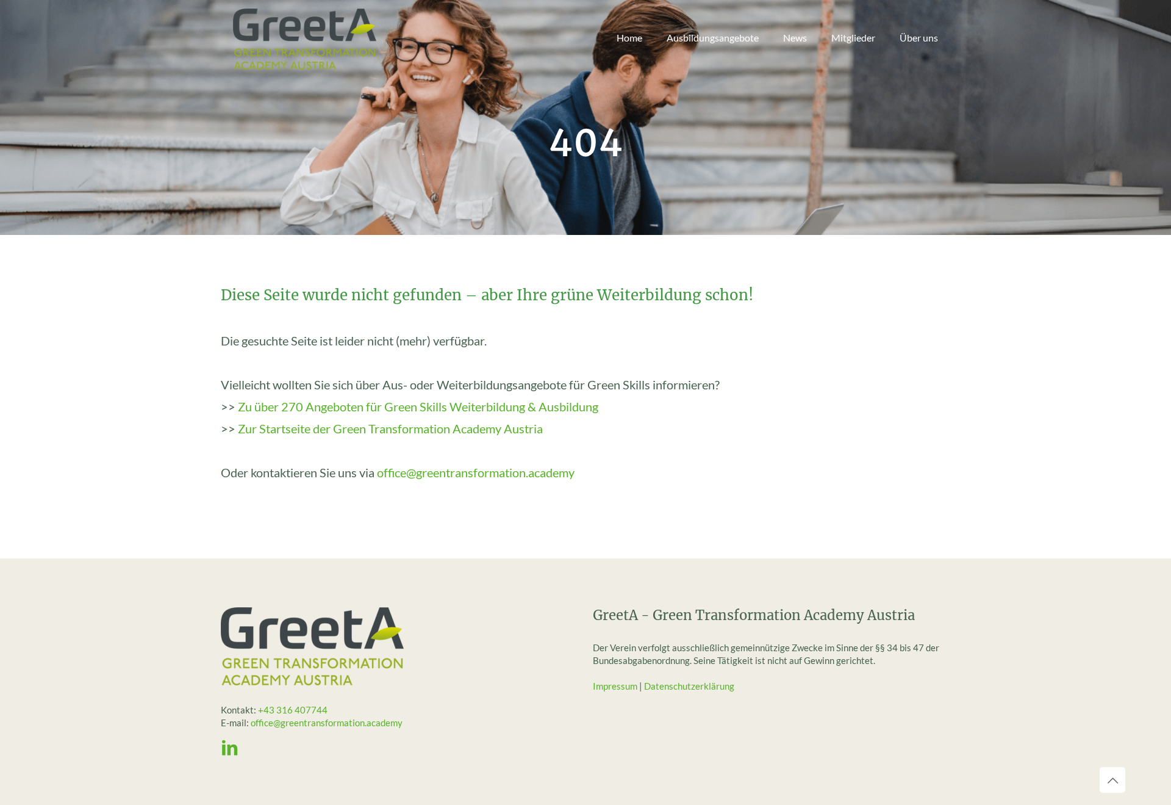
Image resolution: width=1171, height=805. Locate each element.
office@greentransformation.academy (476, 472)
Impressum (615, 685)
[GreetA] (304, 38)
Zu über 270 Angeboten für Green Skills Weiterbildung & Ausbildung (418, 406)
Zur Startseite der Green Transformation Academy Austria (390, 428)
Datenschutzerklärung (689, 685)
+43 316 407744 (293, 709)
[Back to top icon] (1112, 780)
